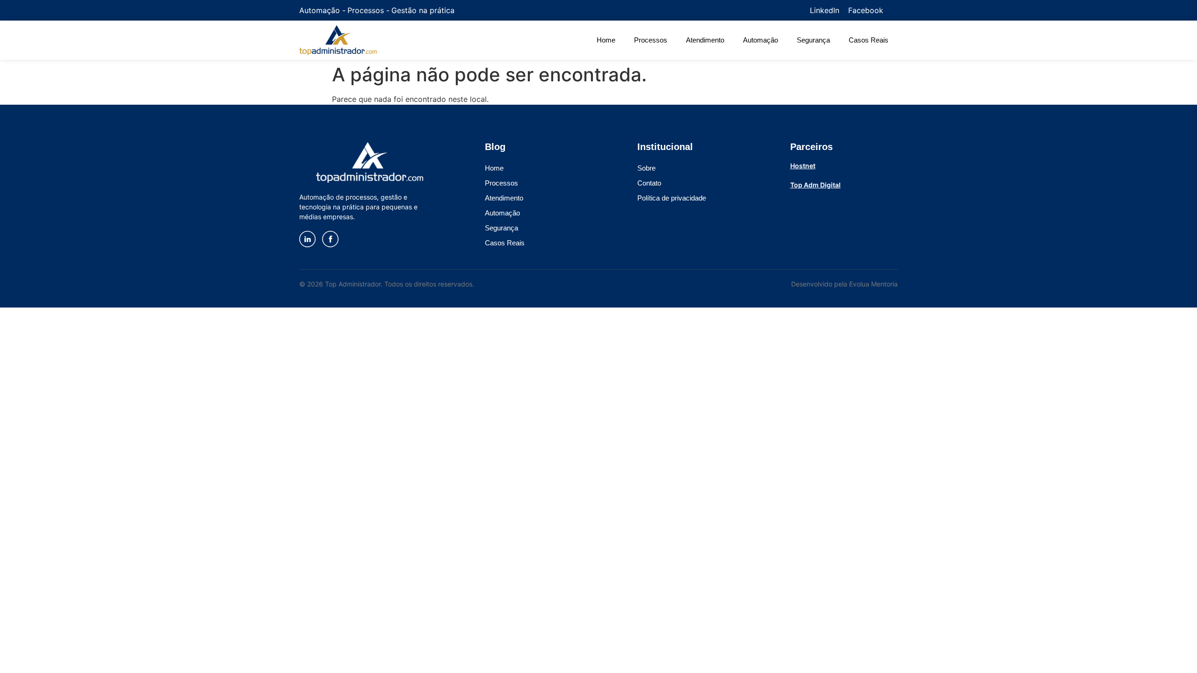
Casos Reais (868, 40)
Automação (760, 40)
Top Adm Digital (815, 185)
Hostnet (802, 166)
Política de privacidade (671, 198)
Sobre (646, 168)
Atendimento (705, 40)
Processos (650, 40)
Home (606, 40)
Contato (649, 183)
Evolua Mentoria (873, 284)
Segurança (813, 40)
